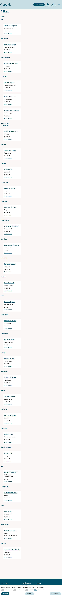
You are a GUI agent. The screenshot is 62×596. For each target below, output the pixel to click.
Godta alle (5, 593)
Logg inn (48, 5)
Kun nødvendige (55, 593)
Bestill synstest (39, 4)
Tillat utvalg (29, 593)
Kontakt (39, 583)
